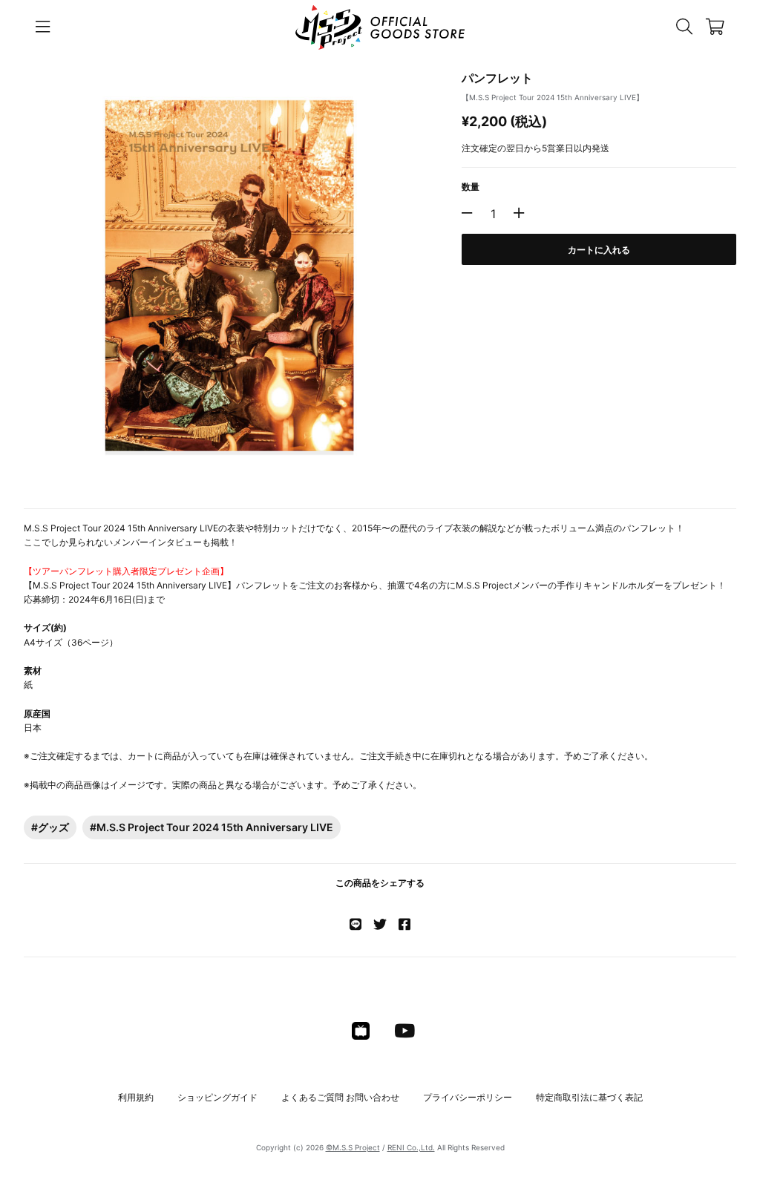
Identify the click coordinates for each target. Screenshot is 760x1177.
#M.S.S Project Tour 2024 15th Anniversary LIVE (211, 827)
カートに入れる (599, 249)
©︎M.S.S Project (353, 1147)
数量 (470, 186)
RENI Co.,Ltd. (411, 1147)
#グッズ (50, 827)
